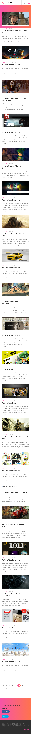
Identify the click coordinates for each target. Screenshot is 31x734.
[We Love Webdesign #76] (15, 256)
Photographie (6, 522)
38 (12, 685)
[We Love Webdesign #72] (15, 459)
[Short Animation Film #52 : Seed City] (15, 222)
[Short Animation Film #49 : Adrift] (15, 486)
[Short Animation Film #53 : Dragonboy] (15, 154)
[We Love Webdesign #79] (15, 53)
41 (22, 685)
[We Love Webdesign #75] (15, 323)
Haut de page (26, 729)
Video (5, 28)
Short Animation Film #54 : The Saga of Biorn (14, 99)
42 (25, 685)
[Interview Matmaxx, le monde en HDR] (15, 512)
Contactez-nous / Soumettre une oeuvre (11, 705)
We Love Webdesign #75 (11, 335)
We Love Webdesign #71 (11, 560)
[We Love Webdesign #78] (15, 120)
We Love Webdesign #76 (11, 267)
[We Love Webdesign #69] (15, 650)
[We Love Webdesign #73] (15, 391)
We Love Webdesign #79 (11, 64)
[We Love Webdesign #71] (15, 548)
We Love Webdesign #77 (11, 200)
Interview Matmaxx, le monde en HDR (14, 525)
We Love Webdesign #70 (11, 628)
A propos (4, 702)
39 (15, 685)
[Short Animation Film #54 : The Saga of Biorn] (15, 86)
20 (9, 685)
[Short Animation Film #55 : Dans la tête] (15, 19)
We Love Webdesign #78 (11, 132)
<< (3, 685)
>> (6, 688)
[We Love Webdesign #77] (15, 188)
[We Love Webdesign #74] (15, 357)
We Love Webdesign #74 (11, 369)
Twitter (5, 716)
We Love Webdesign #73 (11, 403)
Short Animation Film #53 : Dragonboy (12, 167)
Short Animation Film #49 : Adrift (14, 492)
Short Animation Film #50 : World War (15, 438)
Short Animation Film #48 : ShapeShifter (12, 595)
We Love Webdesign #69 (11, 661)
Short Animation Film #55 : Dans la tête (15, 31)
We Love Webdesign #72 (11, 470)
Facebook (5, 711)
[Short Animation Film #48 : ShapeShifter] (15, 582)
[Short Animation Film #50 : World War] (15, 425)
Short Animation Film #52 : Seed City (14, 235)
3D (2, 28)
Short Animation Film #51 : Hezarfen (12, 302)
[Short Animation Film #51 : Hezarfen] (15, 290)
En (19, 2)
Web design (5, 62)
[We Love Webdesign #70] (15, 616)
